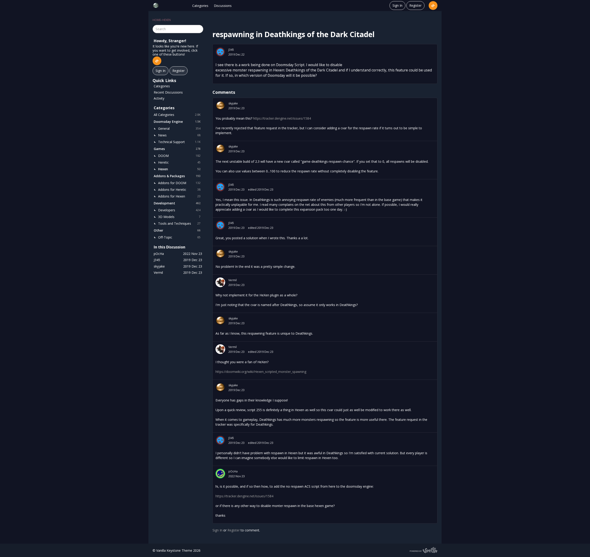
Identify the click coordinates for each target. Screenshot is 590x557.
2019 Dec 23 (236, 108)
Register (415, 5)
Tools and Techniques (179, 223)
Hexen (179, 169)
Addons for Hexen (179, 196)
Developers (179, 210)
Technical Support (179, 142)
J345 (231, 50)
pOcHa (233, 471)
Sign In (397, 5)
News (179, 135)
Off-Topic (179, 237)
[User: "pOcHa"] (220, 473)
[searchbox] (178, 29)
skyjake (233, 103)
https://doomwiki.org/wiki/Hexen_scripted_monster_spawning (260, 371)
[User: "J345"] (220, 52)
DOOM (179, 155)
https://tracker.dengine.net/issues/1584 (282, 118)
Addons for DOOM (179, 183)
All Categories (177, 114)
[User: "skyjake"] (220, 105)
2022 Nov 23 (236, 476)
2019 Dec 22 (236, 54)
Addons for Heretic (179, 189)
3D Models (179, 217)
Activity (159, 98)
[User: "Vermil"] (220, 282)
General (179, 128)
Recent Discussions (168, 92)
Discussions (223, 5)
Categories (200, 5)
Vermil (232, 280)
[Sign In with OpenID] (433, 5)
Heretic (179, 162)
